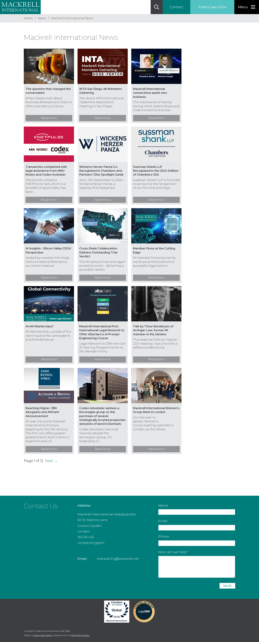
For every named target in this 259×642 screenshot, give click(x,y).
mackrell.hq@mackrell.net (118, 559)
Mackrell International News (72, 18)
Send (227, 586)
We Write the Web (80, 635)
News (42, 18)
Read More (49, 118)
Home (28, 18)
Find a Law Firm (212, 7)
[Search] (157, 7)
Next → (51, 461)
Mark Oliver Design (43, 635)
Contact (176, 7)
